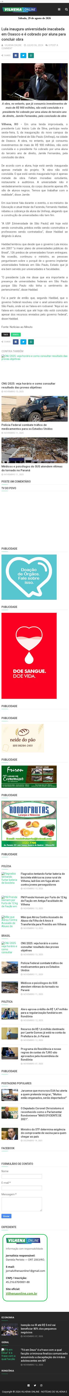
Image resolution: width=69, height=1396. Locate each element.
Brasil (16, 335)
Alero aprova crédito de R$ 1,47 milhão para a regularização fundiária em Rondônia (44, 1013)
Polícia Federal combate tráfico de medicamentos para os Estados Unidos (42, 967)
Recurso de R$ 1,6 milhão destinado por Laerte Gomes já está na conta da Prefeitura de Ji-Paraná (43, 1033)
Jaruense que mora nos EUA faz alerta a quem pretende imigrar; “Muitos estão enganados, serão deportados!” (44, 1094)
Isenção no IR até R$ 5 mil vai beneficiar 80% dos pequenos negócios (38, 1329)
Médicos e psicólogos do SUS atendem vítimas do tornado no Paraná (40, 987)
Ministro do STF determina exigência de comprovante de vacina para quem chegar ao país (43, 1133)
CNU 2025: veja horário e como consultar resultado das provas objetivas (40, 947)
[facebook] (29, 1385)
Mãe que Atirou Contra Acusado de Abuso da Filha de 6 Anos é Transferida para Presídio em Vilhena (43, 921)
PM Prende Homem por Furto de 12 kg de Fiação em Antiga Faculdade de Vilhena (44, 901)
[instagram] (40, 1385)
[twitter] (35, 1385)
